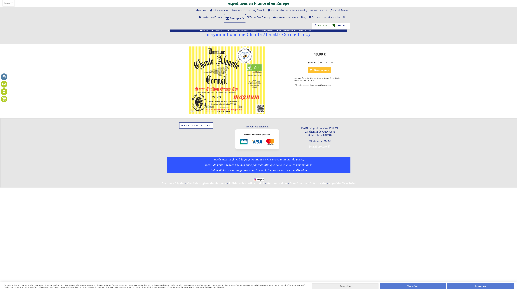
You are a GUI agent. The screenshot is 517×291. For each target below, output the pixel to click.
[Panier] (4, 99)
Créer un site (318, 183)
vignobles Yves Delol (342, 183)
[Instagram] (4, 76)
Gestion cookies (277, 183)
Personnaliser (345, 286)
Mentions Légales (173, 183)
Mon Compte (298, 183)
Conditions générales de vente (206, 183)
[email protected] (319, 146)
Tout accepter (480, 286)
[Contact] (4, 84)
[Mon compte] (4, 91)
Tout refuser (413, 286)
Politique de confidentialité (246, 183)
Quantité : (312, 62)
